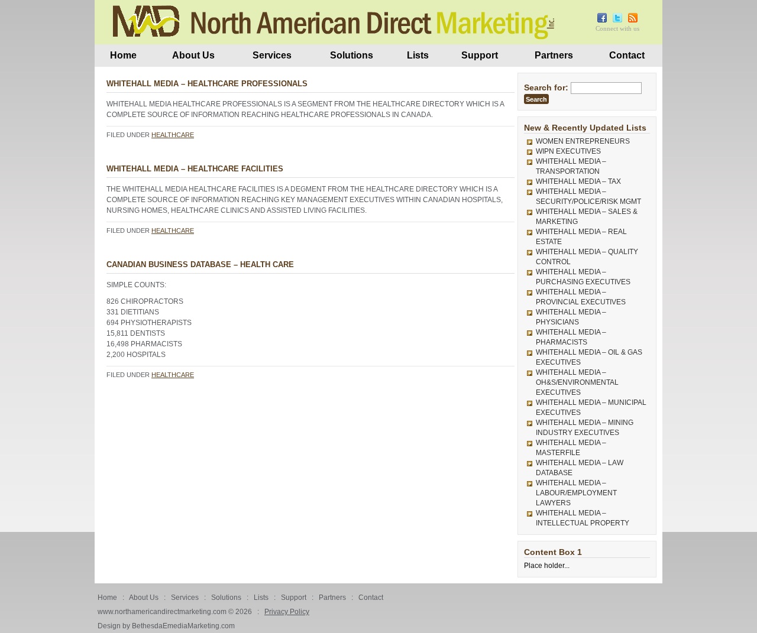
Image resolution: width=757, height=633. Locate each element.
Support (479, 55)
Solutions (351, 55)
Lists (418, 55)
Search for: (546, 87)
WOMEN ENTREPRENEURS (583, 141)
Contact (627, 55)
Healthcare (172, 134)
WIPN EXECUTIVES (568, 151)
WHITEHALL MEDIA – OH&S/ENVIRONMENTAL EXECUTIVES (577, 382)
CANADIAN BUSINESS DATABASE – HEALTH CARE (200, 264)
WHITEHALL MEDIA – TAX (578, 181)
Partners (554, 55)
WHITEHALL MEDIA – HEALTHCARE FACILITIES (194, 168)
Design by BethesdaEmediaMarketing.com (166, 626)
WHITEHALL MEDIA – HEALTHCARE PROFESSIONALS (207, 83)
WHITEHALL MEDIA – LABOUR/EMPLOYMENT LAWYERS (576, 493)
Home (123, 55)
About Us (193, 55)
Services (272, 55)
